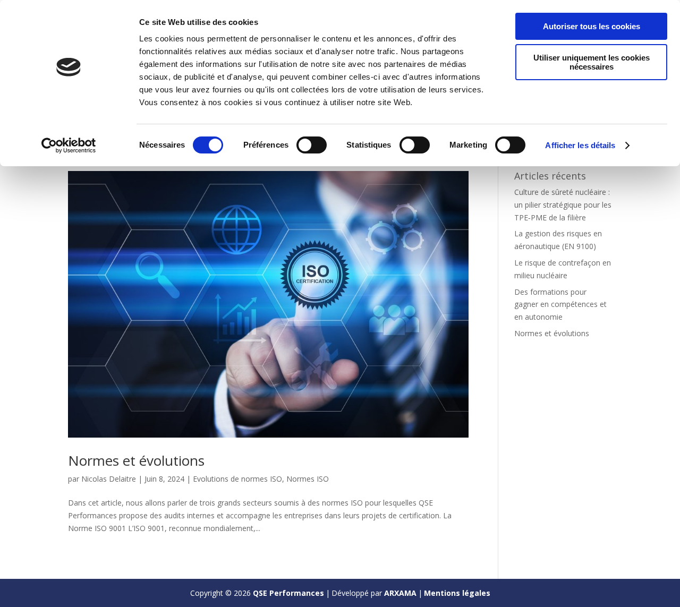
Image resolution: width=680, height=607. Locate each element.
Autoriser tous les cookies (591, 26)
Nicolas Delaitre (108, 479)
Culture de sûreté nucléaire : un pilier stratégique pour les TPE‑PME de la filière (562, 205)
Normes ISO (307, 479)
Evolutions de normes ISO (237, 479)
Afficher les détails (580, 145)
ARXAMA (400, 593)
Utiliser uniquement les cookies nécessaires (591, 62)
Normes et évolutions (136, 460)
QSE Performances (288, 593)
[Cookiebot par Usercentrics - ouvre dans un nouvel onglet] (68, 145)
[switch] (311, 144)
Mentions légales (457, 593)
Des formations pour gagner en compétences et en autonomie (560, 304)
